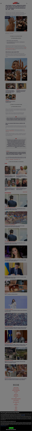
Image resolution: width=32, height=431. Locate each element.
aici (21, 417)
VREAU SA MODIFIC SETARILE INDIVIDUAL (11, 429)
